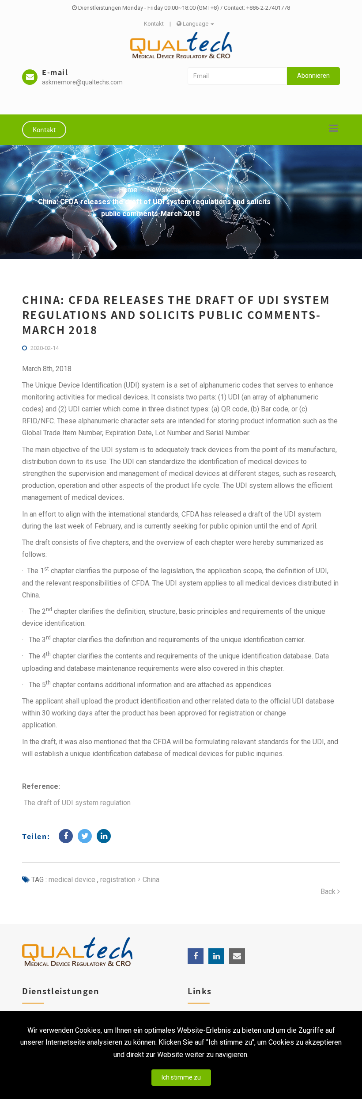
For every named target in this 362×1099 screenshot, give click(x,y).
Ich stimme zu (181, 1077)
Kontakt (154, 23)
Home (128, 190)
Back (329, 891)
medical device (72, 879)
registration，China (128, 879)
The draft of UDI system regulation (77, 803)
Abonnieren (313, 75)
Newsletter (164, 190)
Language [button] (195, 23)
